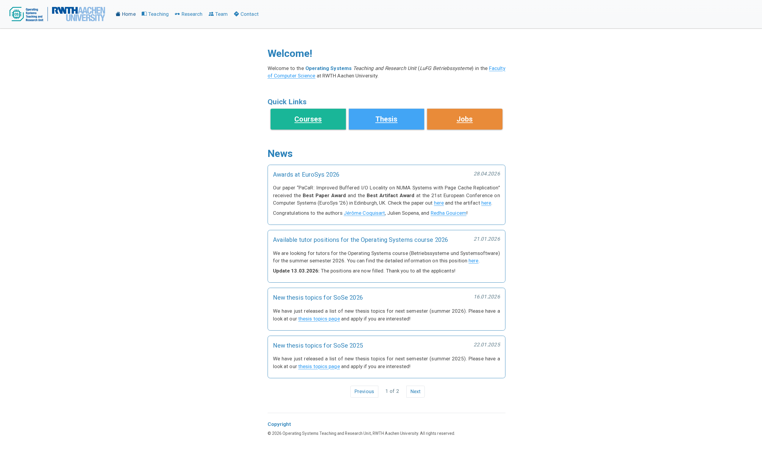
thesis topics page (319, 319)
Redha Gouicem (448, 213)
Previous (364, 391)
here (439, 203)
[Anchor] (311, 101)
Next (415, 391)
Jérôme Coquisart (364, 213)
